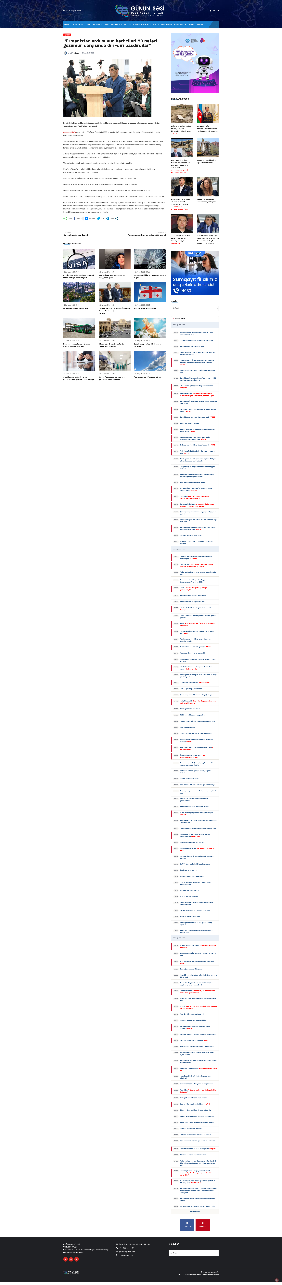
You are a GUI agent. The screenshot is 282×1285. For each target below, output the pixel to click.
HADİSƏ (176, 24)
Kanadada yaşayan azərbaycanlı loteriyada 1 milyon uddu (196, 931)
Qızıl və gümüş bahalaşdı (189, 896)
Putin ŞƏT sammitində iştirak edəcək (193, 1098)
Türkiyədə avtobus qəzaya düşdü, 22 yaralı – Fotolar (196, 772)
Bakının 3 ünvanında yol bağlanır (195, 1104)
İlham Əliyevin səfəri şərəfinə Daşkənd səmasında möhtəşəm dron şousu (198, 528)
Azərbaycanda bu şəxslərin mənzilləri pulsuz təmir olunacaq (196, 903)
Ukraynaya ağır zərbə (198, 849)
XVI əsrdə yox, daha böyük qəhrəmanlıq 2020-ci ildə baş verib (197, 1182)
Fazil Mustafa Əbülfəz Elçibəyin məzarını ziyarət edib (197, 452)
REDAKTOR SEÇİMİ (125, 24)
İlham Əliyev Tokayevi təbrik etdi (192, 346)
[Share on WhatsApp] (67, 218)
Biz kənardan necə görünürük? (191, 535)
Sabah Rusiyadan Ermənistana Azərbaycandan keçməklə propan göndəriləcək (197, 475)
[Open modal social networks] (117, 218)
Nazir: (197, 624)
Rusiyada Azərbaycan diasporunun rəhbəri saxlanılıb (195, 1027)
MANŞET (67, 24)
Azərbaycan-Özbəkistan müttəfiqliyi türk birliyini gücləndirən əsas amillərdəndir (198, 460)
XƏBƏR (67, 35)
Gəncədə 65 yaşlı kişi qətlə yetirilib (193, 1020)
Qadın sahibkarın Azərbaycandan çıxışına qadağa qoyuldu (198, 617)
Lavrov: (193, 589)
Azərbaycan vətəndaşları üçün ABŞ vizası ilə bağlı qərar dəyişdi (198, 676)
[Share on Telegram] (109, 218)
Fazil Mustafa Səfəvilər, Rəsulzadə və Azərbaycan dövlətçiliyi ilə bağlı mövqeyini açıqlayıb (208, 239)
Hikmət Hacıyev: (197, 395)
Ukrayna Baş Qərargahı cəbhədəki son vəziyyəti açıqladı (197, 468)
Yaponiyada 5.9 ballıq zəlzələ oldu (192, 601)
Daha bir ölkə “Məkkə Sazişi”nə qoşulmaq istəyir (197, 785)
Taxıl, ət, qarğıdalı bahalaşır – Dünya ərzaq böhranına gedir (195, 883)
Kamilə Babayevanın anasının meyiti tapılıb (206, 200)
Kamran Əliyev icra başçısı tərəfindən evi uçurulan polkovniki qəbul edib (180, 166)
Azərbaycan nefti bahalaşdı (190, 709)
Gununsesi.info (69, 132)
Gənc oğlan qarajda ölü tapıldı (191, 969)
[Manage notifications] (277, 1280)
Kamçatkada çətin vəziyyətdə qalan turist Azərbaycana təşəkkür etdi (195, 438)
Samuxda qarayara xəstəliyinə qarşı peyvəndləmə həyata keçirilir (198, 1061)
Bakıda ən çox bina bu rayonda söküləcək (206, 161)
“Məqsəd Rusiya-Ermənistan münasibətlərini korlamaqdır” (196, 557)
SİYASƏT (81, 24)
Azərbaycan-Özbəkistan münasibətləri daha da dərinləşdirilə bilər (197, 353)
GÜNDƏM (74, 24)
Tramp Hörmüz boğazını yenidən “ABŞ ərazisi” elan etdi (197, 542)
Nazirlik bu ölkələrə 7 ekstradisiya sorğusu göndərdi (195, 1077)
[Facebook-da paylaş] (77, 218)
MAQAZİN (192, 24)
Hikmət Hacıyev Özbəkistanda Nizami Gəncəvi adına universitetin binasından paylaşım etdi (197, 362)
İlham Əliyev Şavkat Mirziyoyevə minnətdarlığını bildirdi (197, 1199)
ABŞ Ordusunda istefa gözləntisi (192, 876)
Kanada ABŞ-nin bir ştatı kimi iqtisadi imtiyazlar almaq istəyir (197, 430)
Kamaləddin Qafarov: (197, 505)
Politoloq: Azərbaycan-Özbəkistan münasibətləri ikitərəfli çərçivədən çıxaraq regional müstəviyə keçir (198, 1163)
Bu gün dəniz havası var (188, 870)
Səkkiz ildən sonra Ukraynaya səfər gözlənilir (196, 1084)
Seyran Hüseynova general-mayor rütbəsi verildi (197, 1206)
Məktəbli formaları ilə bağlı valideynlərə (198, 1149)
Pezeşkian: (194, 497)
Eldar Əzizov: (196, 565)
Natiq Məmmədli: (198, 702)
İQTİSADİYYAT (90, 24)
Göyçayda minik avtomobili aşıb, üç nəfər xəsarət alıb (198, 999)
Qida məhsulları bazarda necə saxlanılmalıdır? (197, 962)
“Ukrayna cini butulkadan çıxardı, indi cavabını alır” (197, 632)
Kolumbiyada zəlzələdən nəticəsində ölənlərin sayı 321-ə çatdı (198, 976)
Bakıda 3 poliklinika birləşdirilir (194, 1040)
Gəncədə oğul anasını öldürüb (191, 1128)
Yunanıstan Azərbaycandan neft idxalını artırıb (197, 1046)
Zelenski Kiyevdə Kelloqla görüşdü (195, 647)
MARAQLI (200, 24)
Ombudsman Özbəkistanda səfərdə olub (197, 445)
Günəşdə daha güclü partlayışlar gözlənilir (195, 1110)
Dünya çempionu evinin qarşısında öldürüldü (196, 733)
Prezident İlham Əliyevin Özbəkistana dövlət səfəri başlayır (196, 489)
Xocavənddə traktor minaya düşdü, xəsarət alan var (197, 1142)
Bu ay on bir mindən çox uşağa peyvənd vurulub (197, 1122)
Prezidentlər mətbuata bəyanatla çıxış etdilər (196, 340)
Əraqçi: (198, 1007)
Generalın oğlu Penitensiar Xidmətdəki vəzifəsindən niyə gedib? (207, 128)
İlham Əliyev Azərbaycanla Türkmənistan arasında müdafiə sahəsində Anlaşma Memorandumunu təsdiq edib (198, 1191)
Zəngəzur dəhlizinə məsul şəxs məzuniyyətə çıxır (198, 828)
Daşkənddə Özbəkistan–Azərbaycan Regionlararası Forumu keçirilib (193, 581)
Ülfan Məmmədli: (197, 992)
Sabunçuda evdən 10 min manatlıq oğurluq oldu (197, 695)
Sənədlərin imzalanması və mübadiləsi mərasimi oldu (197, 371)
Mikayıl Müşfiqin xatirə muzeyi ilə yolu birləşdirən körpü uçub (181, 130)
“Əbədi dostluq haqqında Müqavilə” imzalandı (197, 387)
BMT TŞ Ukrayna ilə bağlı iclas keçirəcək (195, 864)
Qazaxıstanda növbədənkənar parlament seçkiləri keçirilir (198, 513)
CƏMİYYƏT (99, 24)
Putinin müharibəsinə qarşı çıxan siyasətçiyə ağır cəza (198, 573)
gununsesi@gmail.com (127, 1251)
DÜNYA (107, 24)
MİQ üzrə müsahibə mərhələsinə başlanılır (195, 1135)
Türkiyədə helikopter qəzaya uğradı (193, 715)
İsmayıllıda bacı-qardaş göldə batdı (193, 595)
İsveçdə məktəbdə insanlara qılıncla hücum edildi (198, 1034)
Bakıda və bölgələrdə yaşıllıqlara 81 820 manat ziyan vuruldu (197, 1054)
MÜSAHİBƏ (136, 24)
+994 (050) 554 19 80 (126, 1248)
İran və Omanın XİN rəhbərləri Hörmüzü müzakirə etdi (198, 954)
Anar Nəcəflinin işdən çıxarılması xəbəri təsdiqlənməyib (180, 239)
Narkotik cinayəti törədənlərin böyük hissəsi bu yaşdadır (197, 857)
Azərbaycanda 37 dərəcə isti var (148, 377)
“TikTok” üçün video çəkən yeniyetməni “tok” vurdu (196, 668)
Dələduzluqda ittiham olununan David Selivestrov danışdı (180, 204)
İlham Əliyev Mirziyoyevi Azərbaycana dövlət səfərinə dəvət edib (196, 333)
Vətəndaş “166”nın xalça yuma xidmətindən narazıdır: (196, 1173)
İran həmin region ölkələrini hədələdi (193, 482)
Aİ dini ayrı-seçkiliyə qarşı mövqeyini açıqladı (197, 814)
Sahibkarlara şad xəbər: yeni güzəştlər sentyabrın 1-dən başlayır (198, 821)
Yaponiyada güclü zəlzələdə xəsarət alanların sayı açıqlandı (198, 521)
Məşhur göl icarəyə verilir (145, 308)
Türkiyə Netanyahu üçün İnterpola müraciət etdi (197, 1116)
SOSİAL (143, 24)
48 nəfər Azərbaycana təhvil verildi (193, 1155)
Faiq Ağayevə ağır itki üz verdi (191, 689)
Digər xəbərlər (195, 1211)
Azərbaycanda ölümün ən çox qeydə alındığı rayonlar (196, 924)
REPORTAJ (114, 24)
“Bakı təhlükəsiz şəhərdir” (195, 682)
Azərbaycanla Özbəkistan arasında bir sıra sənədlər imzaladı (195, 640)
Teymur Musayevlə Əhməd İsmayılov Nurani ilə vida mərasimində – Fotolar (114, 310)
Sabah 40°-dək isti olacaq (189, 423)
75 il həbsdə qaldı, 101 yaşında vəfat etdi (195, 910)
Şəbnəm (76, 53)
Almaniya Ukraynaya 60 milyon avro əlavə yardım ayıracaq (198, 660)
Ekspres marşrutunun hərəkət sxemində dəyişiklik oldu (198, 792)
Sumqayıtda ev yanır (187, 727)
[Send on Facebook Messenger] (90, 218)
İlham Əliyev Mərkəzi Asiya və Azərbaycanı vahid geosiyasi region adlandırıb (198, 379)
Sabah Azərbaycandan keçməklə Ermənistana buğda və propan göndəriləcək (196, 984)
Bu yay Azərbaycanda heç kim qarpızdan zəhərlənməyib (195, 835)
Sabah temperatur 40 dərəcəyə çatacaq (194, 806)
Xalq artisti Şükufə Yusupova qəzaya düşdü (196, 748)
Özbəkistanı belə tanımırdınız (76, 308)
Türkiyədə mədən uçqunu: (198, 1069)
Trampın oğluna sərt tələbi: (198, 946)
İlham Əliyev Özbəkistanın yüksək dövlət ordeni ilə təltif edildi (198, 402)
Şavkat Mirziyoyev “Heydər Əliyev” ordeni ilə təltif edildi (198, 410)
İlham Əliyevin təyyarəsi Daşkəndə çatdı (197, 417)
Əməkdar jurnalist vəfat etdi (190, 916)
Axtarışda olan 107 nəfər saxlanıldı (192, 653)
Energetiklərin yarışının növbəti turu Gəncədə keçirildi (196, 740)
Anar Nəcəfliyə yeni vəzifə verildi (192, 1014)
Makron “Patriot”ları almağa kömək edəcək (196, 609)
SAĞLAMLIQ (184, 24)
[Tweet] (100, 218)
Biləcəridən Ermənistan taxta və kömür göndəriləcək (194, 800)
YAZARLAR (161, 24)
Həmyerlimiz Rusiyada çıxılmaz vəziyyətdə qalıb (197, 721)
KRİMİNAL (169, 24)
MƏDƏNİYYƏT (152, 24)
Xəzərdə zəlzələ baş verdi (189, 890)
